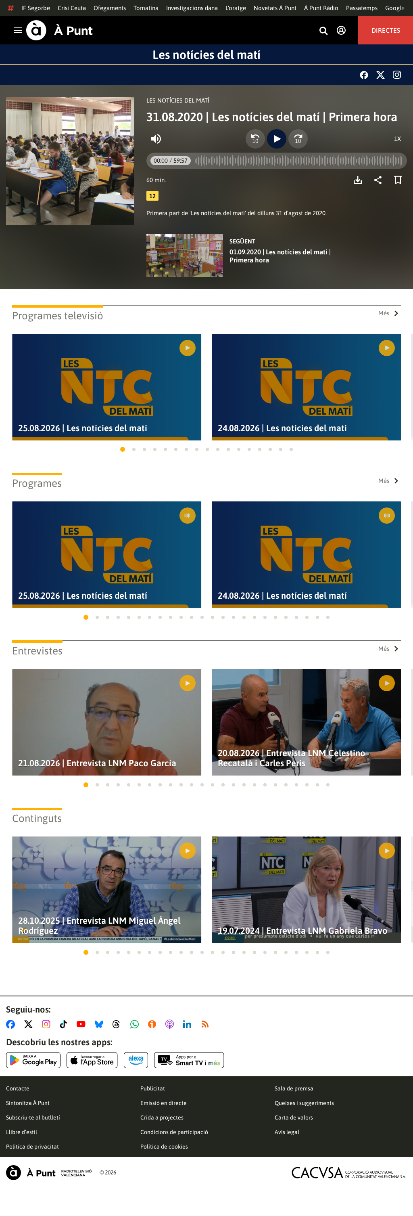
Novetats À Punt (275, 7)
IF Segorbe (35, 7)
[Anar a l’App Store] (92, 1060)
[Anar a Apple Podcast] (171, 1024)
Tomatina (146, 7)
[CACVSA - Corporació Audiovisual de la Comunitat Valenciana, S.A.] (349, 1172)
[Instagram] (397, 75)
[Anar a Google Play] (33, 1060)
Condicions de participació (174, 1132)
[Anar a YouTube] (83, 1024)
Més (383, 313)
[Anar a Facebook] (12, 1024)
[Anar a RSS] (206, 1024)
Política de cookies (164, 1146)
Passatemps (362, 7)
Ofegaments (110, 7)
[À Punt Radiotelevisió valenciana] (49, 1172)
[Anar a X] (30, 1024)
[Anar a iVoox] (153, 1024)
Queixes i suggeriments (304, 1103)
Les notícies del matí (206, 54)
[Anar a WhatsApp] (136, 1024)
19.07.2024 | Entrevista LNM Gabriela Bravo (303, 931)
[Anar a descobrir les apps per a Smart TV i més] (189, 1060)
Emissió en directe (163, 1103)
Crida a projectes (162, 1117)
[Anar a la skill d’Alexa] (136, 1060)
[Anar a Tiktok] (65, 1024)
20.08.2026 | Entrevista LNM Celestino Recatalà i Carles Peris (291, 758)
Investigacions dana (192, 7)
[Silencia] (156, 139)
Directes (385, 30)
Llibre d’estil (21, 1132)
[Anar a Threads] (118, 1024)
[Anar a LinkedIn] (188, 1024)
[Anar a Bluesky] (100, 1024)
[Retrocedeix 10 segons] (255, 139)
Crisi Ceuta (72, 7)
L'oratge (235, 7)
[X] (380, 75)
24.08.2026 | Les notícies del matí (282, 428)
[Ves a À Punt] (59, 30)
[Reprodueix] (276, 139)
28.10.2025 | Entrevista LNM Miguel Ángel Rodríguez (99, 926)
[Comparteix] (380, 180)
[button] (122, 449)
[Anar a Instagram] (48, 1024)
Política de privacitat (32, 1146)
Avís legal (287, 1132)
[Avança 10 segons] (298, 139)
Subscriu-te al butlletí (33, 1117)
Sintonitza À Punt (28, 1103)
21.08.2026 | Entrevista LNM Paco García (97, 763)
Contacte (17, 1088)
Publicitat (152, 1088)
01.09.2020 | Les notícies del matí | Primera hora (280, 256)
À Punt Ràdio (321, 7)
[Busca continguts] (323, 31)
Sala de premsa (294, 1088)
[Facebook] (364, 75)
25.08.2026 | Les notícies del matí (82, 428)
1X (397, 138)
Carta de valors (294, 1117)
